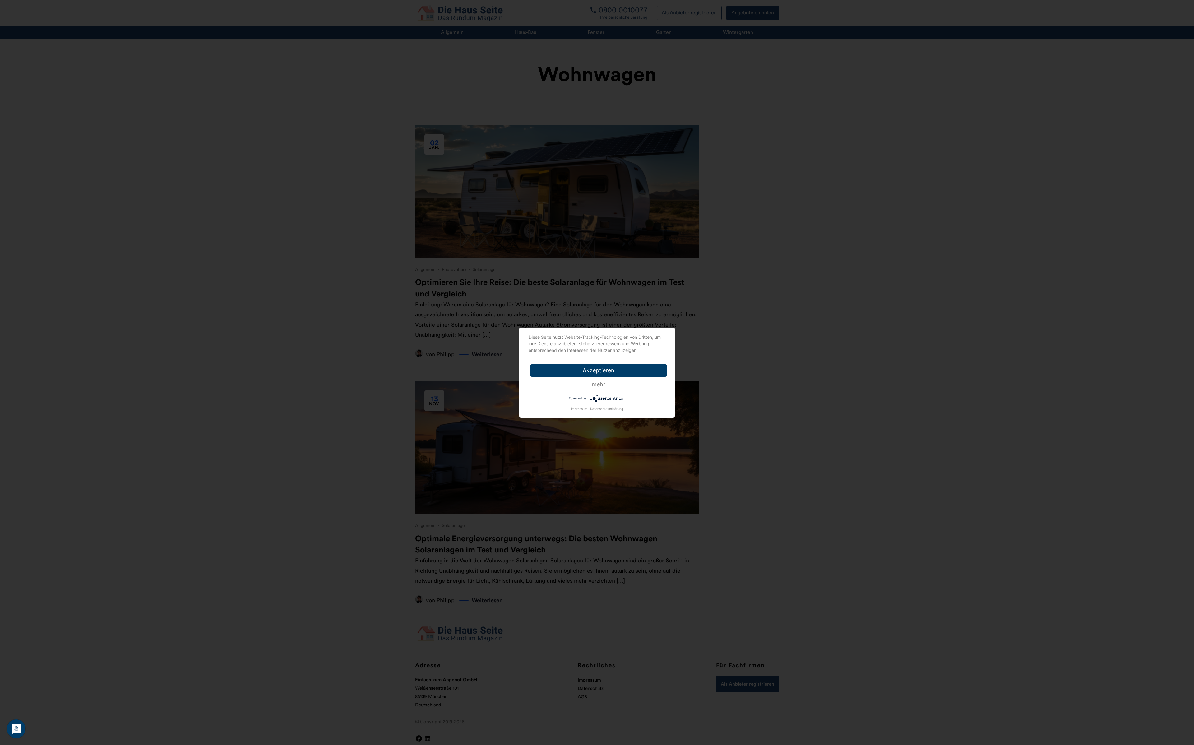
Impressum (579, 409)
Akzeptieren (598, 370)
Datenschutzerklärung (606, 409)
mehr (598, 384)
